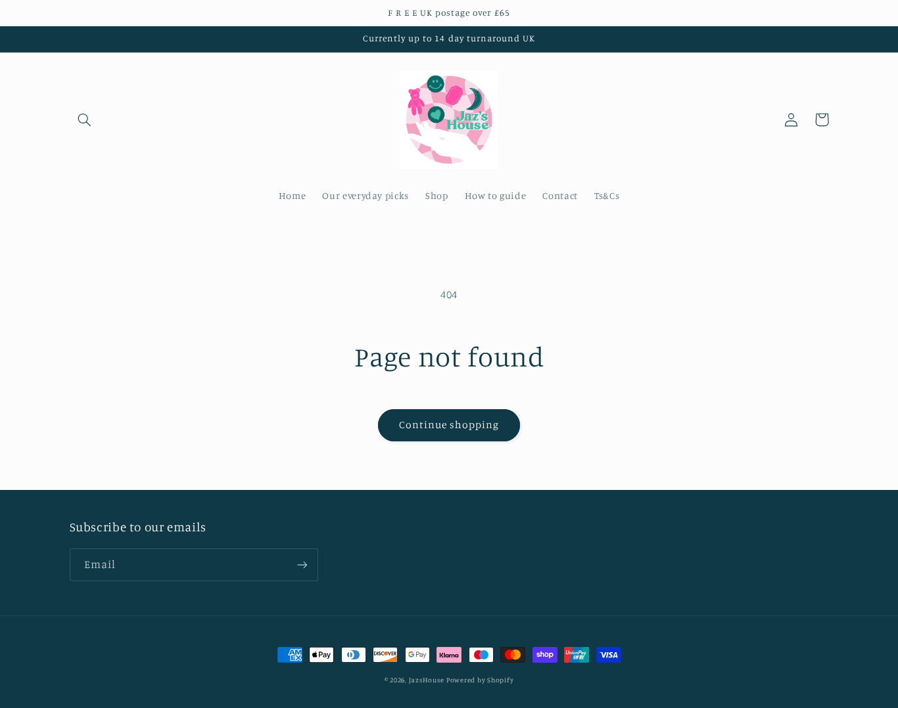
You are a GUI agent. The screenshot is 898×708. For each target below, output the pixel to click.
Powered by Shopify (479, 680)
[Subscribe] (302, 564)
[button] (85, 119)
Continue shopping (449, 424)
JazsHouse (426, 680)
